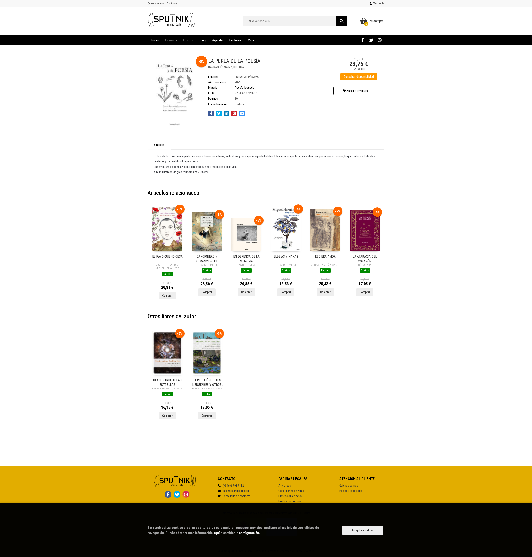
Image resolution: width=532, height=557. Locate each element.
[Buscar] (341, 21)
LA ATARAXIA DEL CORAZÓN (365, 259)
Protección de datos (290, 496)
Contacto (172, 3)
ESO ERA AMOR (325, 256)
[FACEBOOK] (363, 40)
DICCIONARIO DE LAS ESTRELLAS (167, 382)
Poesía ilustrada (244, 87)
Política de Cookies (289, 501)
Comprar (167, 295)
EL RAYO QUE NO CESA (167, 256)
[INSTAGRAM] (379, 40)
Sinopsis (159, 145)
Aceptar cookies (362, 530)
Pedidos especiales (351, 490)
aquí (216, 533)
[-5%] (167, 229)
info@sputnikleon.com (236, 490)
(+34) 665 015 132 (233, 485)
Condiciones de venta (291, 490)
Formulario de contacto (236, 496)
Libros (170, 40)
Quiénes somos (156, 3)
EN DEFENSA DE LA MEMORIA (246, 259)
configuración (249, 533)
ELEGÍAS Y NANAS (285, 256)
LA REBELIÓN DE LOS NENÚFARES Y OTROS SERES (207, 382)
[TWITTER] (371, 40)
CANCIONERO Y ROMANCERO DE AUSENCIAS (207, 259)
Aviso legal (285, 485)
